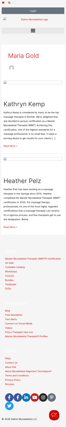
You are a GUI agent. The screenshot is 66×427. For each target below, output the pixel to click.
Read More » (10, 145)
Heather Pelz (22, 181)
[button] (33, 31)
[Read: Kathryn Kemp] (33, 88)
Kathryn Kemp (24, 104)
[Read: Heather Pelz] (33, 165)
